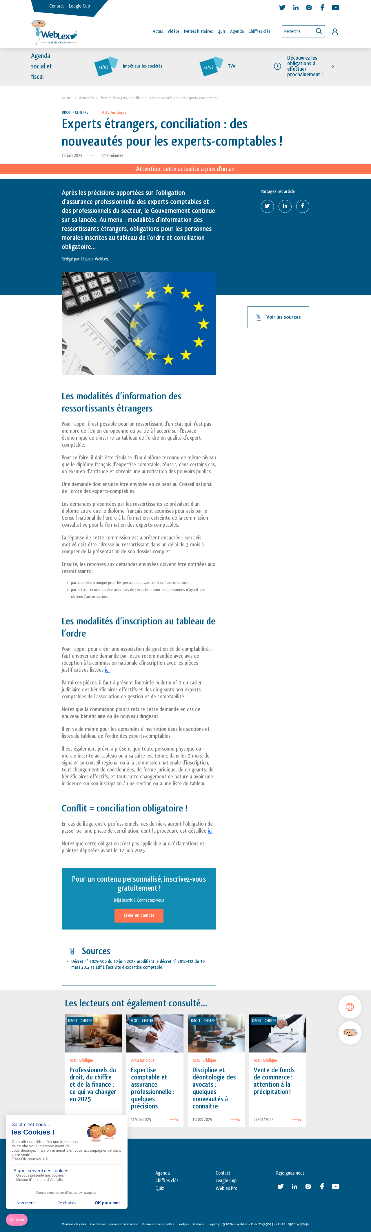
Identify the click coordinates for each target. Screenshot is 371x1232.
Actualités (86, 98)
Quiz (221, 31)
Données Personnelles (158, 1224)
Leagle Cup (79, 6)
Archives (199, 1224)
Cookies (183, 1224)
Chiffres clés (259, 31)
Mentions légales (74, 1224)
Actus (158, 31)
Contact (56, 6)
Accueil (67, 98)
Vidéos (173, 31)
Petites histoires (198, 31)
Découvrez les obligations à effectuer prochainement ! (305, 66)
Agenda (237, 31)
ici (107, 670)
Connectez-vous (150, 900)
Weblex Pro (226, 1188)
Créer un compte (139, 915)
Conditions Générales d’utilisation (114, 1224)
